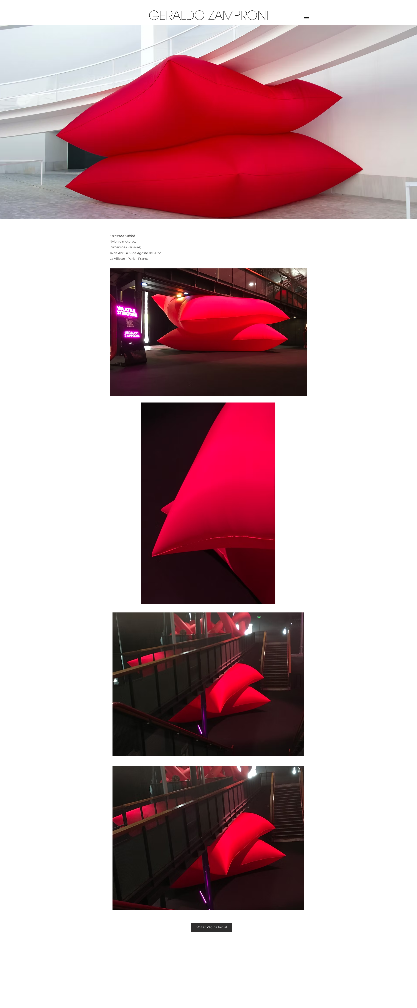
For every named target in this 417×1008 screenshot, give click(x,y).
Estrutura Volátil (122, 236)
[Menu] (306, 17)
